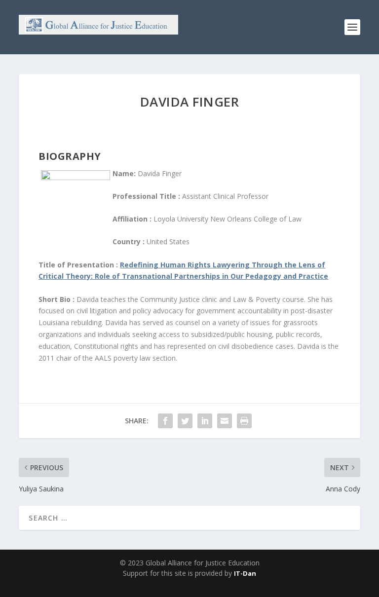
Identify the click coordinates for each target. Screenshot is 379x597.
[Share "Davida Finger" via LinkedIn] (205, 421)
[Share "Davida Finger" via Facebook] (165, 421)
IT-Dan (245, 573)
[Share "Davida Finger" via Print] (244, 421)
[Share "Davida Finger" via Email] (224, 421)
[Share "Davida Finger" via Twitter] (185, 421)
